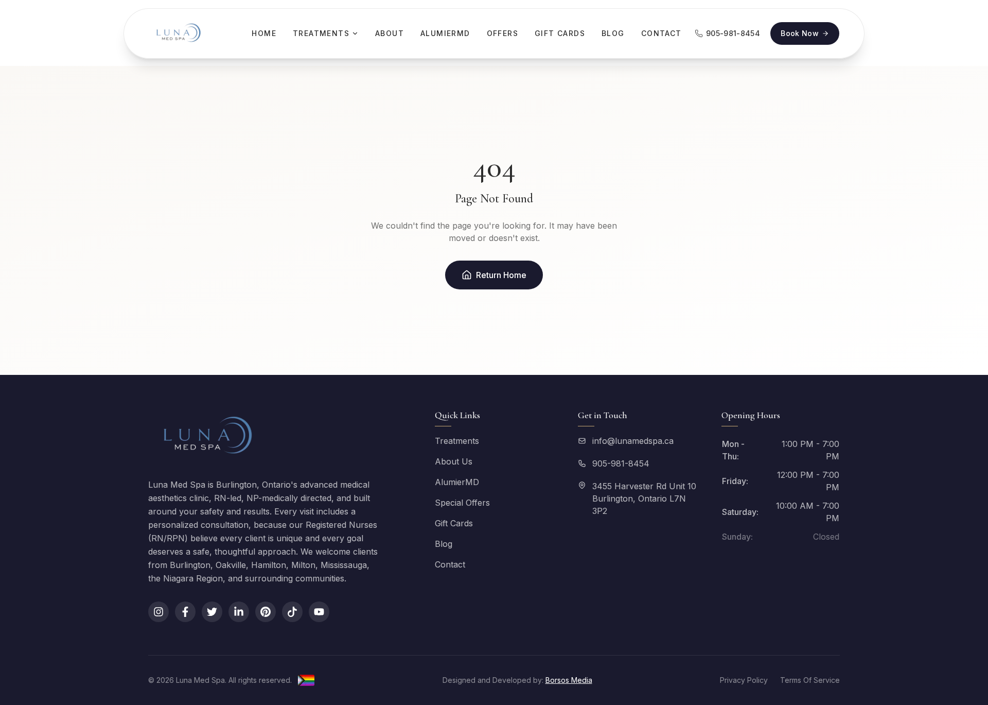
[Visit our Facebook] (185, 611)
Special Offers (462, 502)
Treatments (321, 33)
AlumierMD (445, 33)
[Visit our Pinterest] (265, 611)
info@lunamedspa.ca (633, 441)
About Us (453, 461)
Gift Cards (560, 33)
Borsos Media (568, 680)
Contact (661, 33)
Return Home (501, 275)
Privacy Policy (744, 680)
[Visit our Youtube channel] (319, 611)
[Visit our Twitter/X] (212, 611)
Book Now (800, 33)
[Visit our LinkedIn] (238, 611)
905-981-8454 (620, 463)
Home (264, 33)
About (389, 33)
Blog (613, 33)
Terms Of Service (810, 680)
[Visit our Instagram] (158, 611)
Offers (502, 33)
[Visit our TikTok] (292, 611)
